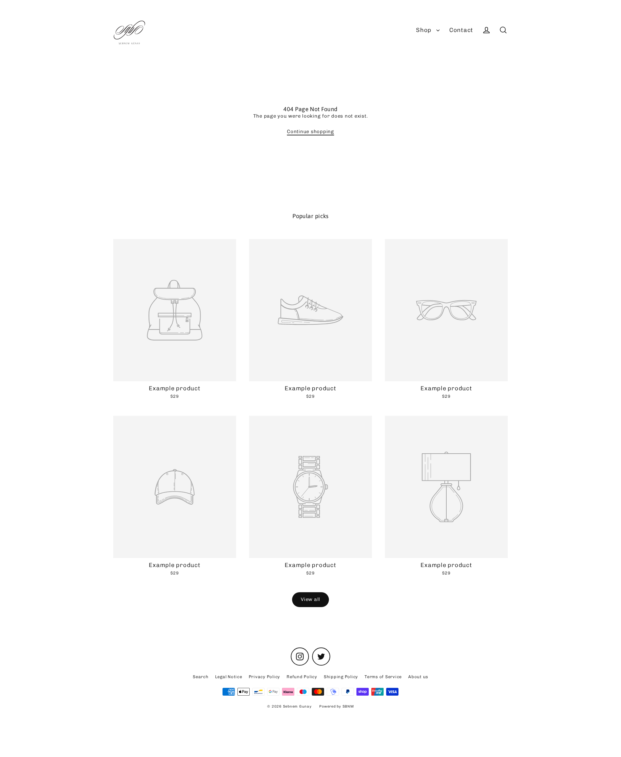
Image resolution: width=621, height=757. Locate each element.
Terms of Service (383, 676)
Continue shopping (310, 131)
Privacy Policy (264, 676)
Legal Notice (228, 676)
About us (418, 676)
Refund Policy (302, 676)
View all (310, 599)
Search (201, 676)
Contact (461, 30)
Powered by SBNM (336, 706)
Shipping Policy (341, 676)
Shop (424, 30)
